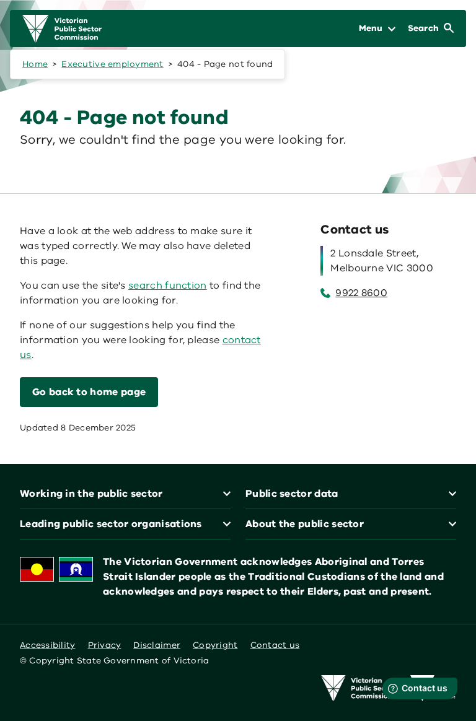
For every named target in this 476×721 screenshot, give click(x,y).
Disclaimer (156, 645)
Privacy (104, 645)
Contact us (275, 645)
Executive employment (112, 64)
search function (167, 285)
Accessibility (48, 645)
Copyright (215, 645)
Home (35, 64)
